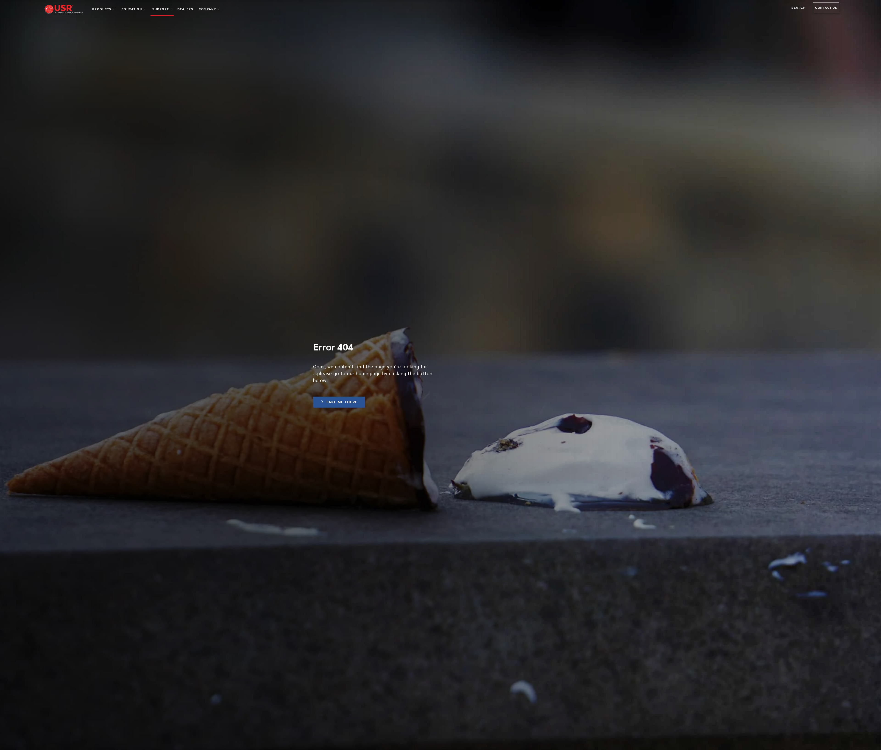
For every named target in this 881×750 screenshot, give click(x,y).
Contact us (826, 7)
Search (799, 7)
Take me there (341, 402)
